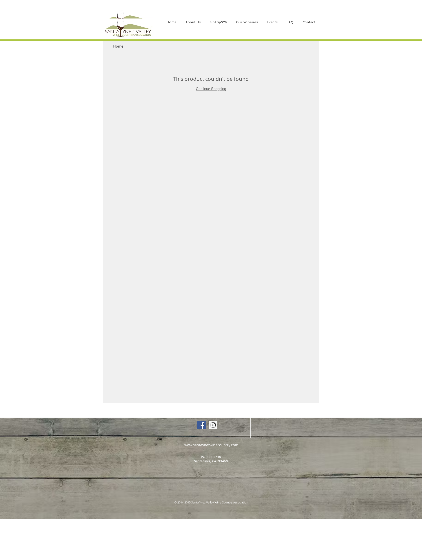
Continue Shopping (211, 89)
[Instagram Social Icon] (213, 425)
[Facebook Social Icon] (201, 425)
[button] (247, 22)
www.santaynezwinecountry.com (211, 444)
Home (118, 46)
